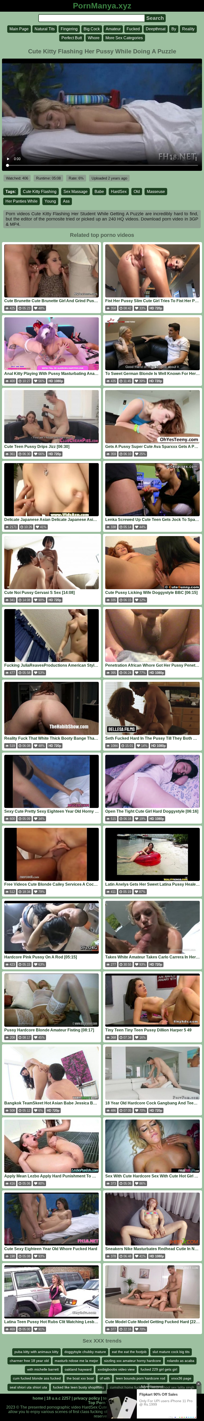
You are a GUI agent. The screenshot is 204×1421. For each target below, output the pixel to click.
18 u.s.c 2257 (58, 1398)
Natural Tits (45, 29)
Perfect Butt (71, 38)
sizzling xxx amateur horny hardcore (132, 1361)
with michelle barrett (43, 1369)
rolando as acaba (180, 1361)
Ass (66, 201)
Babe (99, 191)
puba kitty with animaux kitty (36, 1352)
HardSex (119, 191)
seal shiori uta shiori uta (28, 1387)
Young (50, 201)
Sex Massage (75, 191)
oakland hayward (78, 1369)
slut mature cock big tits (171, 1352)
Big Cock (92, 29)
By (173, 29)
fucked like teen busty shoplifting (78, 1387)
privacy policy (87, 1398)
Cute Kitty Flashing (39, 191)
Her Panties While (21, 201)
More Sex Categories (124, 38)
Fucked (133, 29)
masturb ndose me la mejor (76, 1361)
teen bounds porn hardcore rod (140, 1378)
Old (137, 191)
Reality (188, 29)
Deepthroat (155, 29)
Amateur (113, 29)
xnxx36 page (181, 1378)
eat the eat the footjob (129, 1352)
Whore (94, 38)
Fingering (69, 29)
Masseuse (156, 191)
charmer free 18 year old (29, 1361)
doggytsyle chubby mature (85, 1352)
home (38, 1398)
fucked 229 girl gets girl (159, 1369)
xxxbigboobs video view (116, 1369)
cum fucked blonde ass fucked (37, 1378)
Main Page (19, 29)
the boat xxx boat (80, 1378)
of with (105, 1378)
